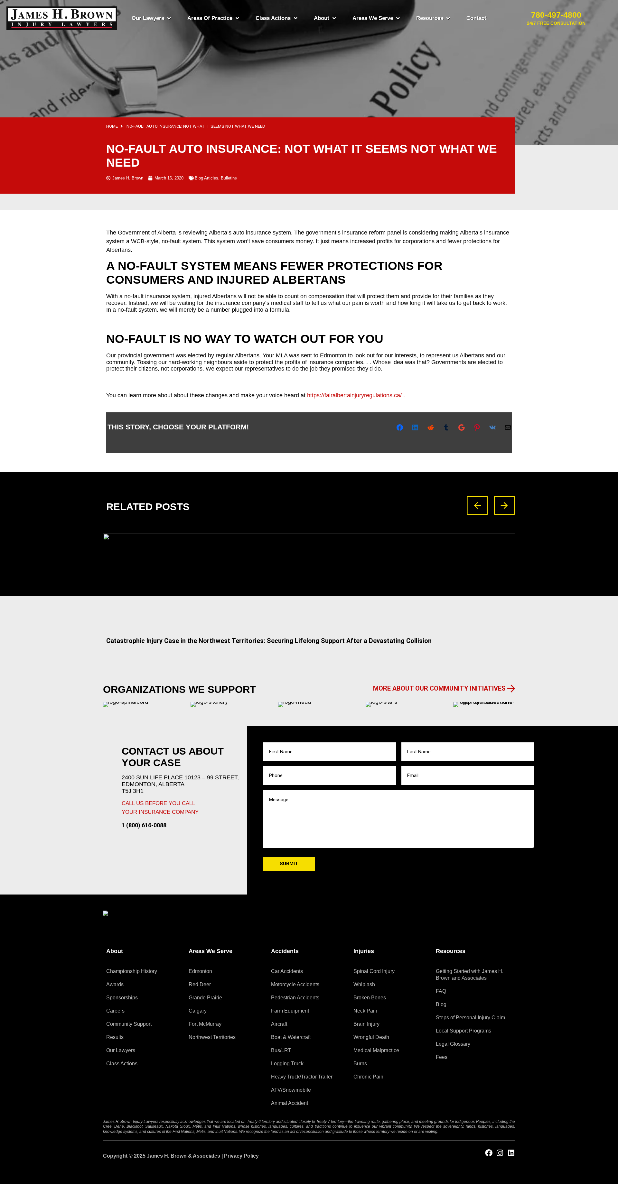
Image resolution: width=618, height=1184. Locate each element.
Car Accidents (287, 971)
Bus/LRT (281, 1050)
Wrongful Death (371, 1037)
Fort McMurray (205, 1024)
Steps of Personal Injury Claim (470, 1017)
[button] (477, 505)
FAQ (441, 991)
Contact (476, 18)
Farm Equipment (290, 1011)
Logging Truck (287, 1063)
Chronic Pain (368, 1076)
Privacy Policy (241, 1156)
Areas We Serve (372, 18)
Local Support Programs (463, 1030)
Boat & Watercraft (291, 1037)
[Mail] (508, 427)
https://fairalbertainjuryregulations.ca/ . (356, 395)
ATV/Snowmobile (291, 1090)
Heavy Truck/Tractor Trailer (301, 1076)
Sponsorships (122, 997)
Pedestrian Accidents (295, 997)
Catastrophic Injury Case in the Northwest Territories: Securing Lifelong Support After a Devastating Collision (269, 641)
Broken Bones (369, 997)
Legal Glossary (453, 1044)
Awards (115, 984)
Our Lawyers (148, 18)
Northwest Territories (212, 1037)
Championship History (131, 971)
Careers (115, 1011)
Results (115, 1037)
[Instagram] (500, 1153)
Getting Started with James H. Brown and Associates (469, 974)
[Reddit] (431, 427)
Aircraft (279, 1024)
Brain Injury (366, 1024)
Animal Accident (289, 1103)
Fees (441, 1057)
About (321, 18)
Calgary (198, 1011)
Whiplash (364, 984)
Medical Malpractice (376, 1050)
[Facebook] (400, 427)
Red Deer (200, 984)
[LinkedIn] (415, 427)
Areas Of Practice (209, 18)
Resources (429, 18)
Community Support (129, 1024)
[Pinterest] (477, 427)
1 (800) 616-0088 (144, 825)
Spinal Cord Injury (374, 971)
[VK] (492, 427)
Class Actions (273, 18)
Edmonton (200, 971)
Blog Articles (206, 178)
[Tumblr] (446, 427)
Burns (360, 1063)
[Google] (461, 427)
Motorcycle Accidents (295, 984)
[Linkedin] (511, 1153)
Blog (441, 1004)
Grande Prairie (205, 997)
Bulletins (229, 178)
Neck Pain (365, 1011)
